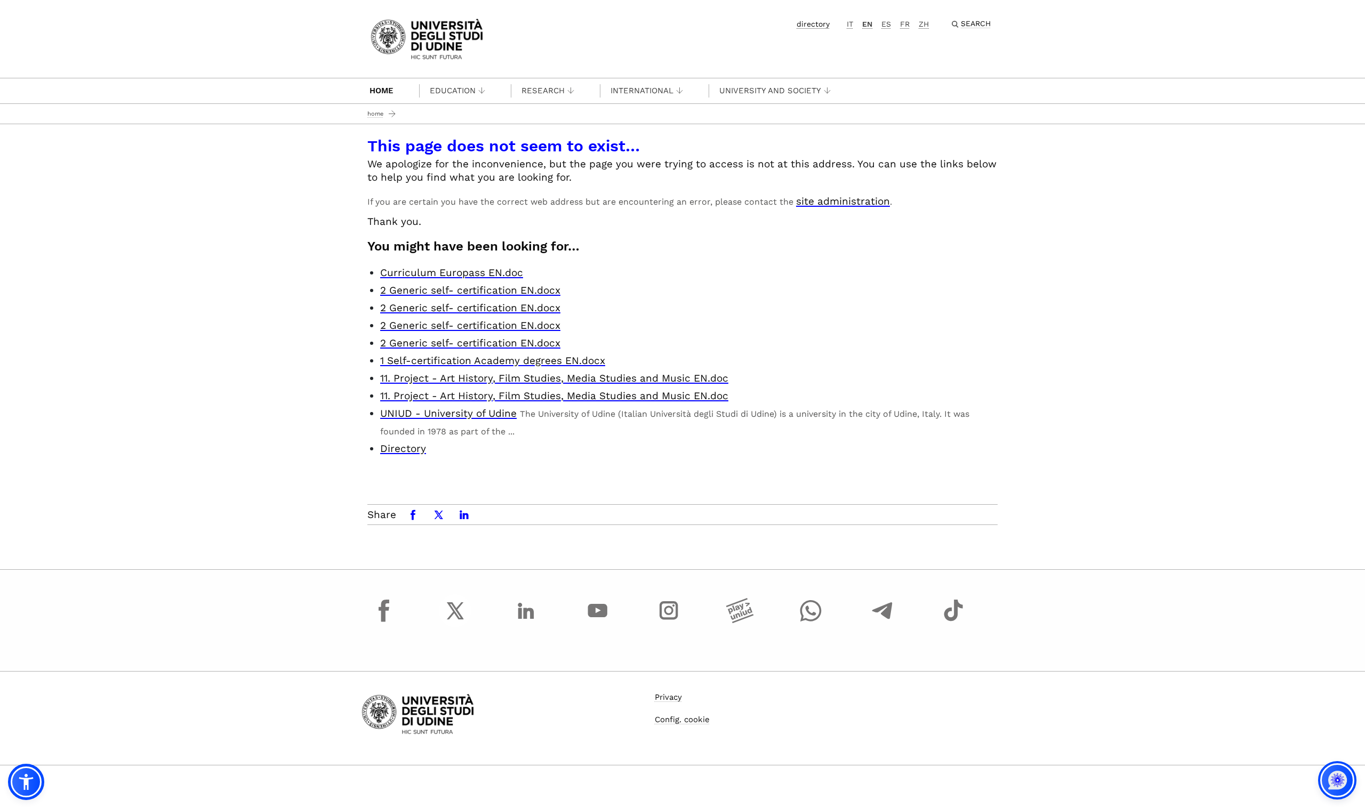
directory (813, 24)
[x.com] (455, 620)
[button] (26, 781)
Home (382, 90)
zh (924, 24)
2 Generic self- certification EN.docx (470, 290)
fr (905, 24)
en (867, 24)
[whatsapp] (811, 620)
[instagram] (668, 620)
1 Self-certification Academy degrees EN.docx (492, 360)
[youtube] (597, 620)
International (642, 90)
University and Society (770, 90)
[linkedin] (526, 620)
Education (453, 90)
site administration (843, 201)
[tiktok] (953, 620)
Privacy (668, 697)
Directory (403, 448)
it (850, 24)
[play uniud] (740, 620)
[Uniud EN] (426, 38)
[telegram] (882, 620)
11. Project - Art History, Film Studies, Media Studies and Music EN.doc (554, 378)
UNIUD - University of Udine (448, 413)
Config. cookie (682, 719)
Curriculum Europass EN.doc (451, 272)
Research (543, 90)
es (886, 24)
